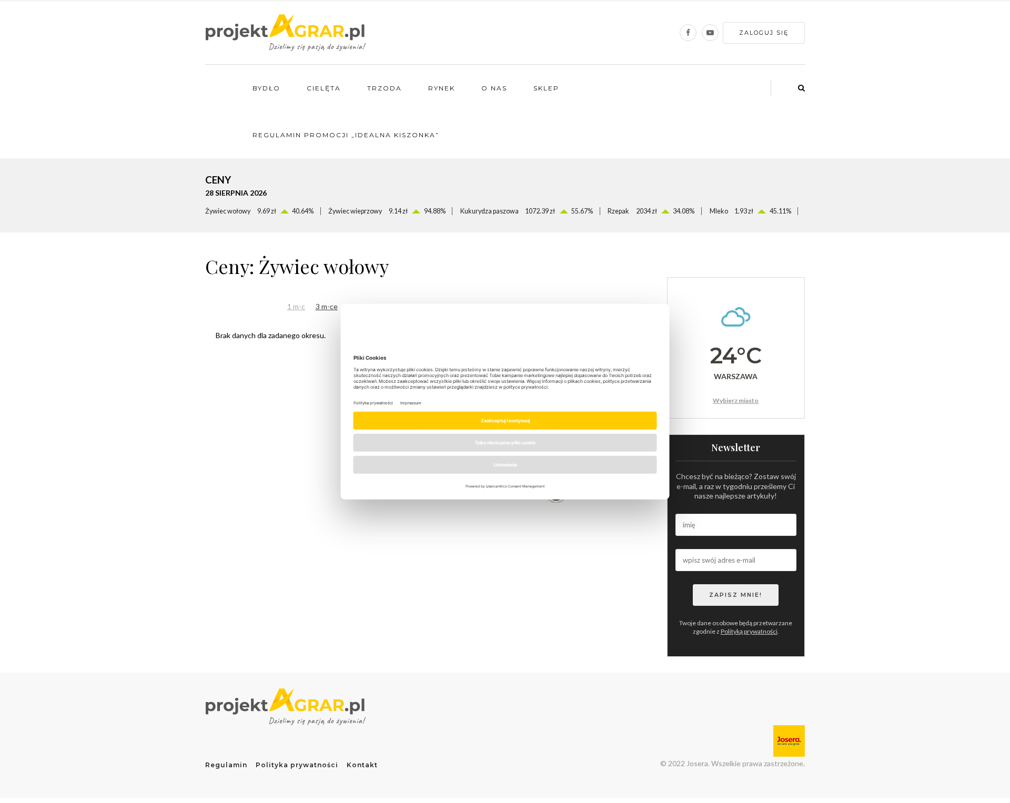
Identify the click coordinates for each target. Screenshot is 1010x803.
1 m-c (296, 306)
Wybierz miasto (736, 400)
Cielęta (324, 88)
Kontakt (362, 765)
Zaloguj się (764, 32)
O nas (494, 88)
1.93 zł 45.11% (750, 211)
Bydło (266, 88)
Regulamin (226, 765)
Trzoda (384, 88)
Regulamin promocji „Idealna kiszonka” (345, 135)
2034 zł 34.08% (651, 211)
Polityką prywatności (749, 631)
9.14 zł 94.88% (386, 211)
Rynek (441, 88)
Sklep (546, 88)
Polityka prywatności (297, 765)
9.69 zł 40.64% (259, 211)
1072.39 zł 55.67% (526, 211)
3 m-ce (327, 306)
